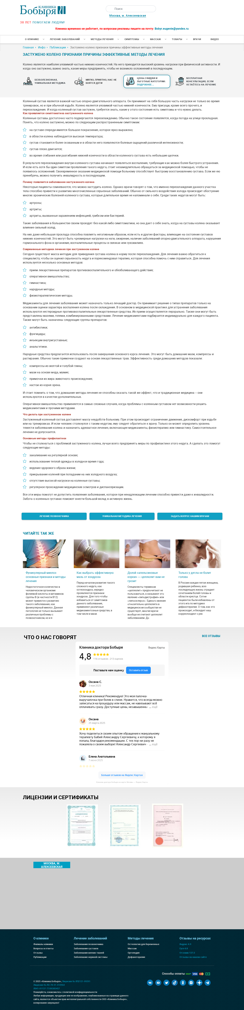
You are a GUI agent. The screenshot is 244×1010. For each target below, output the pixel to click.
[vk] (150, 983)
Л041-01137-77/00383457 (46, 988)
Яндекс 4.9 (185, 944)
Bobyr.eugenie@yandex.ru (172, 28)
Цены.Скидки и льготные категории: (151, 81)
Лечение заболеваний (65, 39)
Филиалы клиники (43, 944)
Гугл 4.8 (184, 948)
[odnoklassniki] (183, 983)
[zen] (199, 983)
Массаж (155, 39)
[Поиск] (109, 8)
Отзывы (38, 952)
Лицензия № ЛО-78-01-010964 (49, 985)
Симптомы (132, 39)
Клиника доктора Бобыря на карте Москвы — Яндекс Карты (122, 782)
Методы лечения (102, 39)
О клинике (32, 39)
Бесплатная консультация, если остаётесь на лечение (201, 81)
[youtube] (158, 983)
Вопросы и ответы (43, 948)
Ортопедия (134, 952)
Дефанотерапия (136, 957)
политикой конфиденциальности (80, 992)
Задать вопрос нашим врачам (190, 516)
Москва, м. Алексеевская (127, 15)
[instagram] (191, 983)
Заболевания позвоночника (88, 944)
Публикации (39, 957)
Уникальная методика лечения (122, 516)
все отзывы (211, 636)
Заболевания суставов (86, 948)
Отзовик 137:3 (187, 952)
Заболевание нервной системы (91, 957)
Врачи (197, 39)
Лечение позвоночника (54, 516)
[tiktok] (175, 983)
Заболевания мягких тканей (89, 952)
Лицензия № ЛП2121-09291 (76, 981)
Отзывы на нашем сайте (193, 957)
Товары (177, 39)
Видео (215, 39)
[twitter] (166, 983)
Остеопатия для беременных (143, 944)
